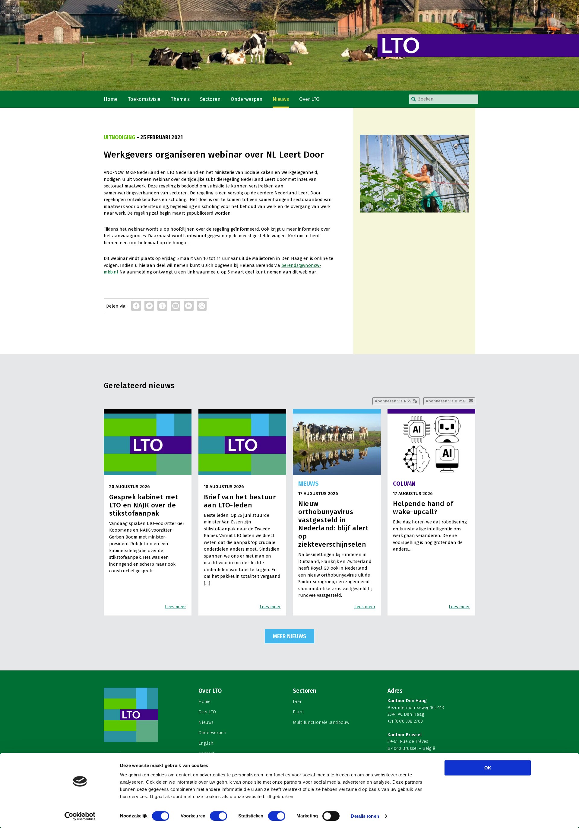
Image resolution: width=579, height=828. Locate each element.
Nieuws (281, 99)
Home (111, 99)
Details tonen (365, 816)
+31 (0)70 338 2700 (405, 721)
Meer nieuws (289, 636)
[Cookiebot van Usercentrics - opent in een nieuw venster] (80, 816)
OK (487, 767)
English (205, 743)
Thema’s (180, 99)
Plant (298, 712)
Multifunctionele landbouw (321, 722)
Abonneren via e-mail (446, 401)
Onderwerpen (246, 99)
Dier (297, 701)
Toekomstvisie (144, 99)
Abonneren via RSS (393, 401)
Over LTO (309, 99)
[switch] (218, 816)
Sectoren (210, 99)
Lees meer (175, 606)
